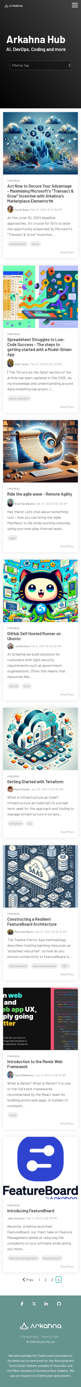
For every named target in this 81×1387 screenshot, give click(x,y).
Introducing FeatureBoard (30, 1210)
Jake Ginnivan (16, 1218)
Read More (67, 252)
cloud (35, 244)
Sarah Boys (21, 209)
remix (12, 1115)
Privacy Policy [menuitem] (29, 1336)
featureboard (18, 966)
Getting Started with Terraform (35, 781)
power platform (19, 398)
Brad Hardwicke (24, 503)
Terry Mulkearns (24, 1075)
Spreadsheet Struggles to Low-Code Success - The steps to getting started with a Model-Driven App (39, 347)
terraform (15, 823)
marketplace (17, 244)
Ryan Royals (21, 789)
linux (27, 686)
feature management (23, 1258)
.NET (65, 966)
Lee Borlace (21, 646)
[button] (75, 5)
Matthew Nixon (23, 931)
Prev (30, 1279)
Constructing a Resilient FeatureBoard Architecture (32, 922)
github (13, 686)
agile (12, 538)
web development (44, 966)
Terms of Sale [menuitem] (49, 1336)
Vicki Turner (21, 364)
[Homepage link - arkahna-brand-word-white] (40, 1330)
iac (30, 823)
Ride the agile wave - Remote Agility (39, 493)
